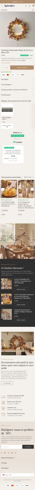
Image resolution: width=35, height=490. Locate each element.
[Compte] (29, 6)
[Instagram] (8, 453)
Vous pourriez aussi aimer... (11, 177)
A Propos (4, 463)
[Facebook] (1, 453)
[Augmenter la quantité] (8, 68)
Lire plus (23, 60)
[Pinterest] (12, 453)
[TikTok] (15, 453)
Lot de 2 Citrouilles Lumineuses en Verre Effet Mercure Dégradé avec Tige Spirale (24, 296)
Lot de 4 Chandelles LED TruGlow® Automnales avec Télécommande (22, 281)
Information (5, 468)
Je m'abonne (28, 447)
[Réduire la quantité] (2, 68)
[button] (26, 6)
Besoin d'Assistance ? (8, 458)
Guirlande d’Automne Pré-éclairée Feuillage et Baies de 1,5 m (23, 311)
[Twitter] (5, 452)
